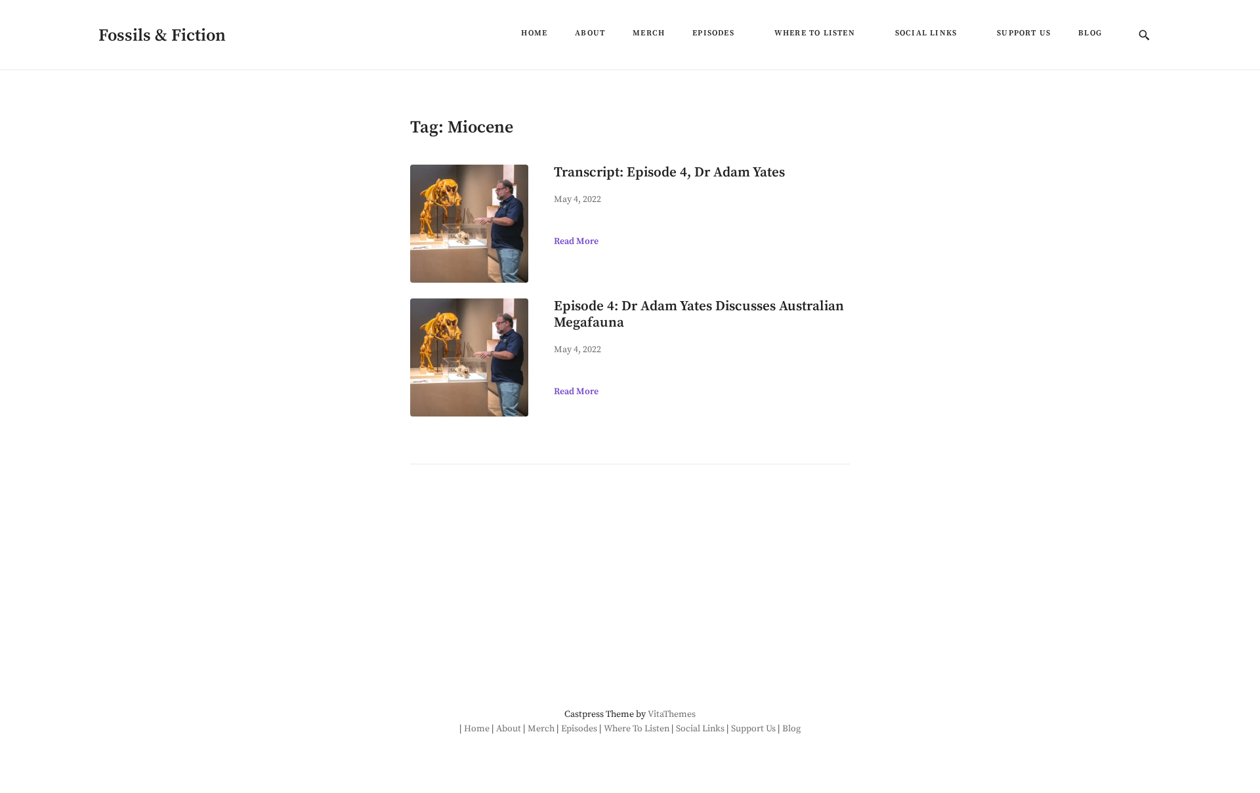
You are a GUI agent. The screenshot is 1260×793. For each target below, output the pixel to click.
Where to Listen (814, 33)
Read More (576, 241)
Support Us (1024, 33)
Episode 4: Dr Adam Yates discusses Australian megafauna (699, 314)
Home (534, 33)
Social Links (926, 33)
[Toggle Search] (1144, 36)
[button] (740, 36)
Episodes (713, 33)
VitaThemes (672, 714)
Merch (649, 33)
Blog (1090, 33)
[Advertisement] (517, 588)
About (590, 33)
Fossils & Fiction (162, 36)
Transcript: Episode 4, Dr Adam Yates (669, 172)
